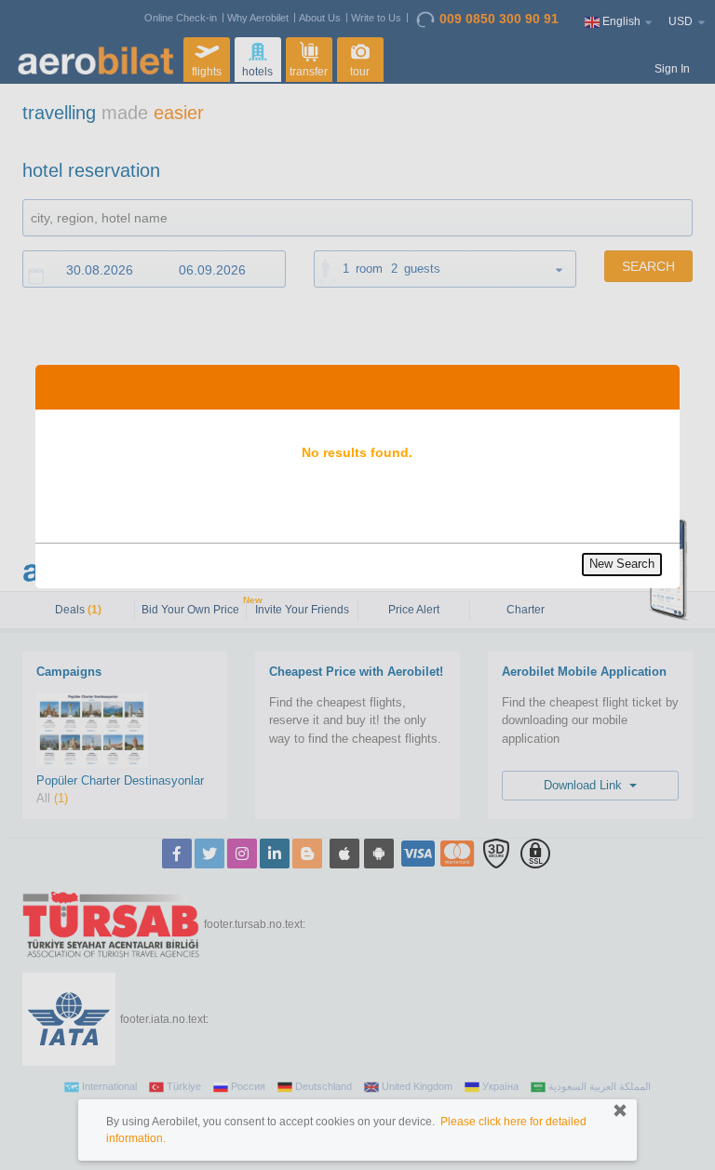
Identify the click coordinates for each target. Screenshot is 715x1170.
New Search (621, 564)
